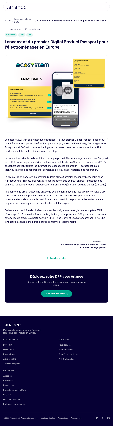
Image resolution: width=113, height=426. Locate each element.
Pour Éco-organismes (68, 354)
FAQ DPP (7, 394)
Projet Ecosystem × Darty (14, 390)
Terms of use (62, 418)
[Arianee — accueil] (17, 7)
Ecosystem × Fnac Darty (22, 20)
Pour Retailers (65, 345)
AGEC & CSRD (9, 359)
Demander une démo (55, 293)
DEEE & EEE (8, 349)
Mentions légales (48, 418)
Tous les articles (58, 258)
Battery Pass (9, 354)
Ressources (8, 385)
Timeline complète (11, 363)
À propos (7, 376)
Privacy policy (76, 418)
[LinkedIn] (97, 418)
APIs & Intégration (67, 359)
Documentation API (11, 399)
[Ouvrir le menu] (103, 7)
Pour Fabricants (66, 349)
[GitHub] (108, 418)
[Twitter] (102, 418)
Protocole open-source (14, 404)
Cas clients (8, 380)
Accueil (8, 20)
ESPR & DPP (8, 345)
